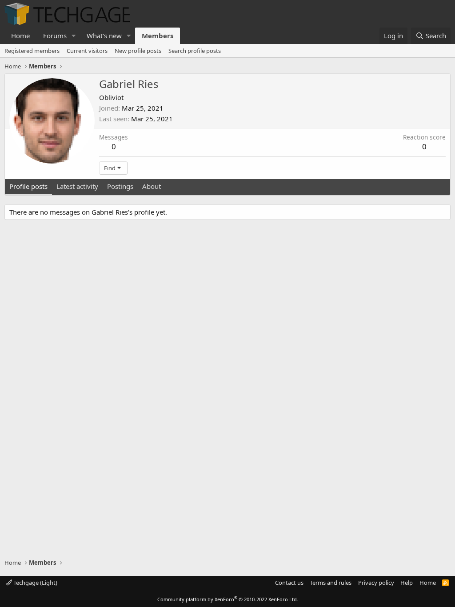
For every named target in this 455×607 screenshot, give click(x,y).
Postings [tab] (120, 186)
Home (20, 35)
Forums (55, 35)
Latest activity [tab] (77, 186)
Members (157, 35)
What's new (104, 35)
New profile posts (138, 51)
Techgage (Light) (34, 583)
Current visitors (87, 51)
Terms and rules (330, 583)
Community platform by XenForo (227, 599)
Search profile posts (194, 51)
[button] (74, 36)
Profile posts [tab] (28, 186)
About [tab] (151, 186)
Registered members (32, 51)
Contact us (289, 583)
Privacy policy (376, 583)
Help (406, 583)
